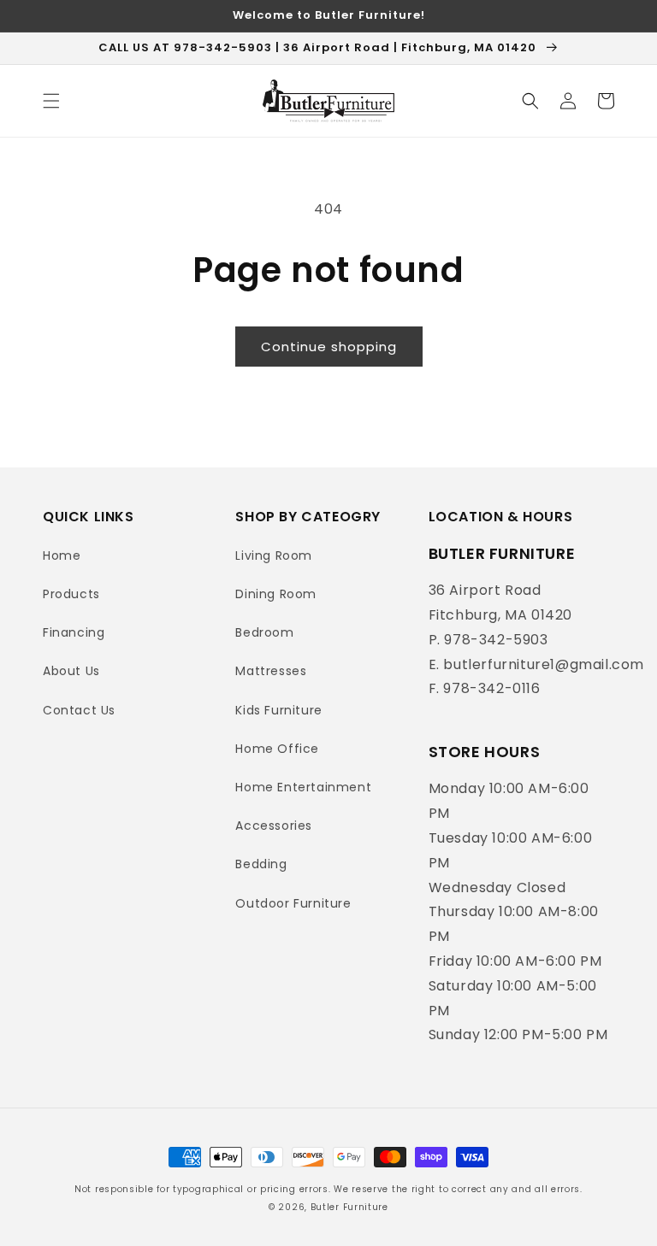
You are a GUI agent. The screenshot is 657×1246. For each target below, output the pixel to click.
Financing (73, 632)
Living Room (273, 555)
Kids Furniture (278, 710)
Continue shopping (329, 347)
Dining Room (276, 593)
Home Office (277, 748)
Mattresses (270, 670)
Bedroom (264, 632)
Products (71, 593)
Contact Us (79, 710)
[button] (51, 101)
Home (61, 555)
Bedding (261, 864)
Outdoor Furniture (293, 903)
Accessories (273, 825)
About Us (71, 670)
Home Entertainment (303, 787)
